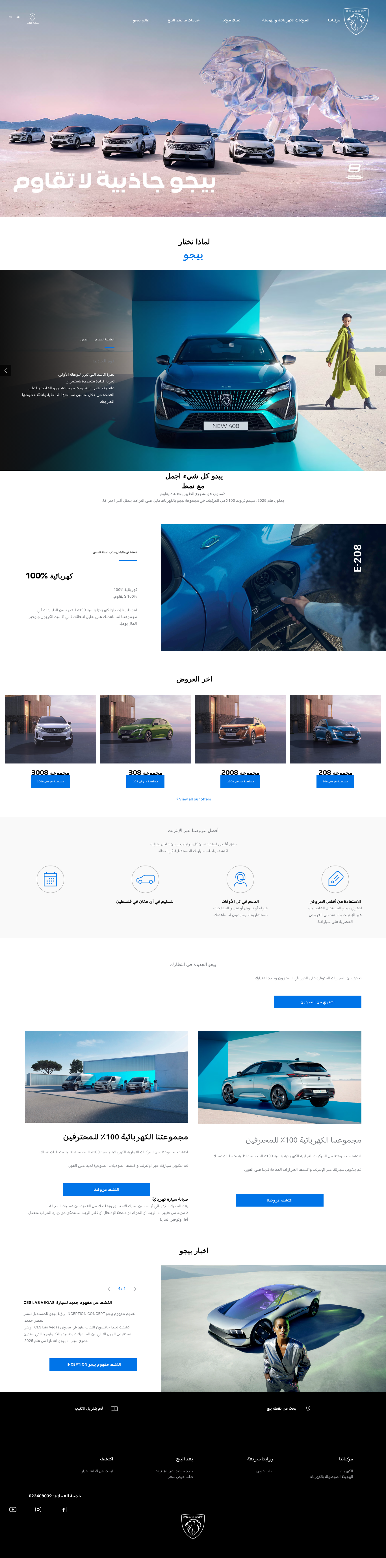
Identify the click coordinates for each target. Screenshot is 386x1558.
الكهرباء (346, 1471)
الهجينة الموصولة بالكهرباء (331, 1476)
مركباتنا (346, 1459)
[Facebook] (63, 1509)
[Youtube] (12, 1509)
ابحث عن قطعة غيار (97, 1471)
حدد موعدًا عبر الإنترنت (174, 1471)
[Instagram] (38, 1509)
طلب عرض (264, 1471)
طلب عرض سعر (180, 1476)
